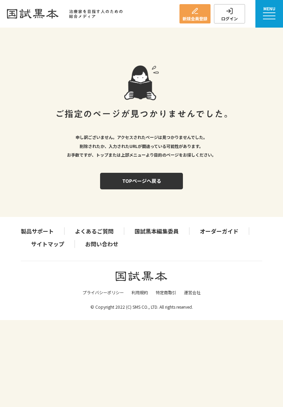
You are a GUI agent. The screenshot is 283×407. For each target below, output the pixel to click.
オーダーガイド (219, 231)
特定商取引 (166, 292)
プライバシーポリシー (103, 292)
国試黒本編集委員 (157, 231)
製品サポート (37, 231)
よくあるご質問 (94, 231)
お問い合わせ (101, 244)
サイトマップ (47, 244)
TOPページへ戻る (141, 180)
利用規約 (139, 292)
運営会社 (192, 292)
